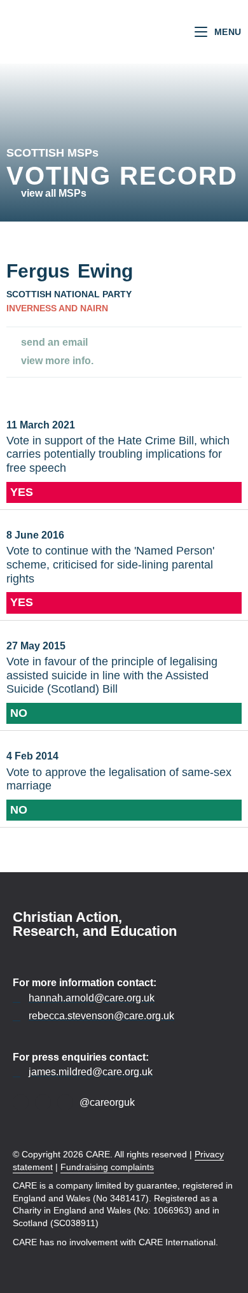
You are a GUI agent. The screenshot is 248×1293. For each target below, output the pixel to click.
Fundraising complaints (107, 1167)
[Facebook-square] (21, 1102)
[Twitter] (43, 1102)
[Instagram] (65, 1102)
